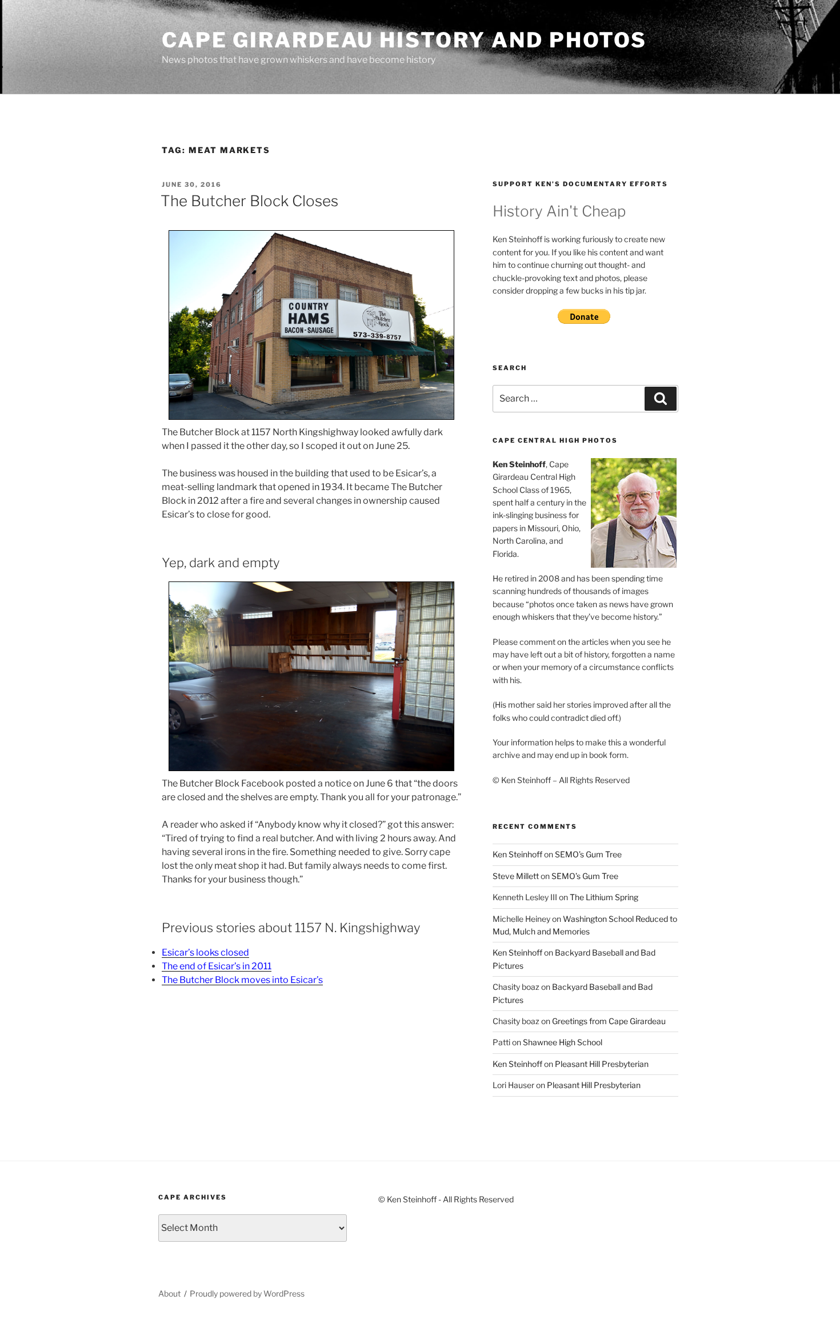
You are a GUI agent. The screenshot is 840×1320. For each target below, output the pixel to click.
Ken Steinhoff (517, 854)
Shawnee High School (562, 1042)
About (169, 1293)
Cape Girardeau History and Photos (404, 40)
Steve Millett (516, 876)
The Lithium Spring (604, 897)
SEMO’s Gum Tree (588, 854)
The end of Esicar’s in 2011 (216, 966)
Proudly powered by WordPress (247, 1293)
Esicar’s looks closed (205, 952)
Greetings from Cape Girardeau (609, 1021)
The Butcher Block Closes (249, 201)
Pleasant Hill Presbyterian (602, 1064)
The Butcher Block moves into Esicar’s (242, 979)
